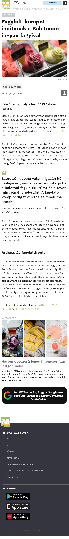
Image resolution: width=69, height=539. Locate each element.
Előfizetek (52, 3)
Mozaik (8, 14)
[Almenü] (16, 3)
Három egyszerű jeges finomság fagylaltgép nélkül (34, 363)
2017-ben (44, 305)
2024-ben (33, 308)
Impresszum (12, 458)
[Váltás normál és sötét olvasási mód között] (24, 3)
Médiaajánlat (13, 477)
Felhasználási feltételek (20, 464)
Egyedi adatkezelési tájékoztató (24, 471)
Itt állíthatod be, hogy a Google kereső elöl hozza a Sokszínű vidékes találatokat (38, 396)
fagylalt (38, 9)
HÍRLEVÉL (11, 445)
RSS (8, 439)
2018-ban (57, 305)
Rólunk (10, 451)
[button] (65, 8)
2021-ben (20, 308)
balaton (50, 9)
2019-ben (7, 308)
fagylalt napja (22, 9)
